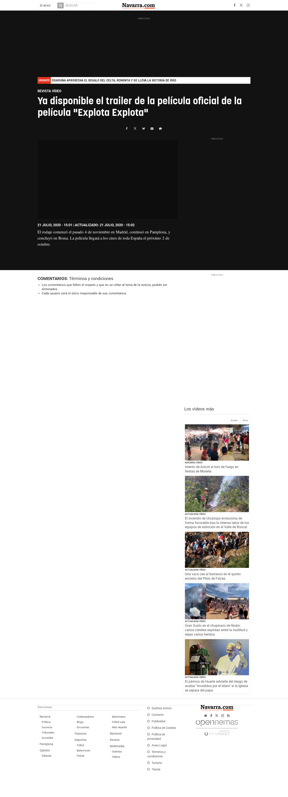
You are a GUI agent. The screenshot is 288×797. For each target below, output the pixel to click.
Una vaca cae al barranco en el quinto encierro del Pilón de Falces (213, 576)
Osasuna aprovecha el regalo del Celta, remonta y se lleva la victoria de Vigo (114, 80)
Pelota (80, 755)
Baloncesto (83, 750)
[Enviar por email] (152, 128)
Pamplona (46, 744)
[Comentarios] (160, 128)
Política (46, 722)
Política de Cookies (164, 728)
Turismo (157, 763)
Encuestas (83, 727)
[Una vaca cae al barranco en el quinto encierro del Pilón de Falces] (217, 550)
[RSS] (228, 716)
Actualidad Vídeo (195, 514)
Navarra (45, 717)
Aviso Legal (159, 745)
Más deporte (119, 727)
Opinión (45, 750)
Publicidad (158, 721)
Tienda (156, 769)
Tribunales (48, 732)
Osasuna (80, 733)
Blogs (80, 722)
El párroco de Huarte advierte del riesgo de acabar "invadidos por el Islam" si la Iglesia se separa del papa (216, 685)
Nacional (115, 733)
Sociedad (47, 737)
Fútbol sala (118, 722)
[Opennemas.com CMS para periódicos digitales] (217, 726)
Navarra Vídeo (194, 462)
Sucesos (47, 727)
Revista (115, 740)
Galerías (117, 751)
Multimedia (117, 746)
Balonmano (118, 716)
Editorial (46, 755)
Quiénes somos (162, 708)
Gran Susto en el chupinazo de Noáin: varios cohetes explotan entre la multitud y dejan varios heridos (216, 630)
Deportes (80, 740)
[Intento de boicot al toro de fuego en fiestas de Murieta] (217, 442)
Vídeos (116, 756)
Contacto (158, 715)
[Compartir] (126, 128)
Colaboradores (85, 716)
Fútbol (80, 745)
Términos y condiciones (91, 278)
